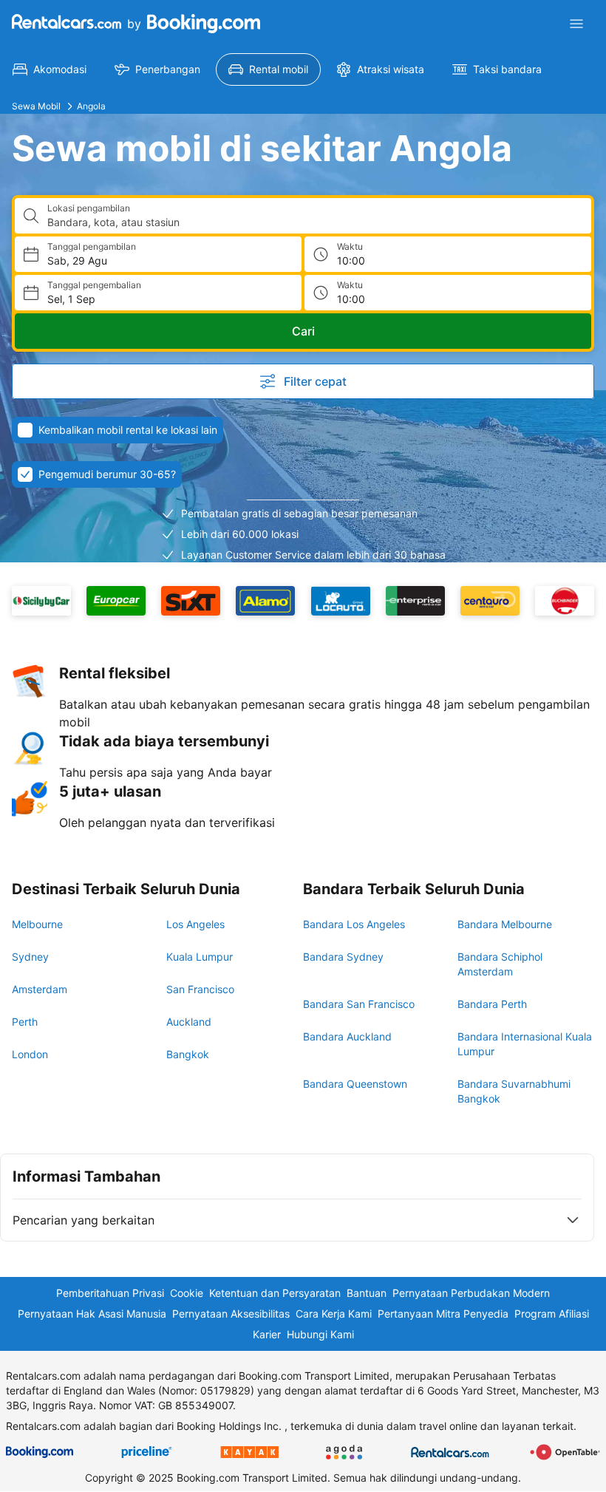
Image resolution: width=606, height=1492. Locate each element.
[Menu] (576, 23)
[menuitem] (49, 69)
